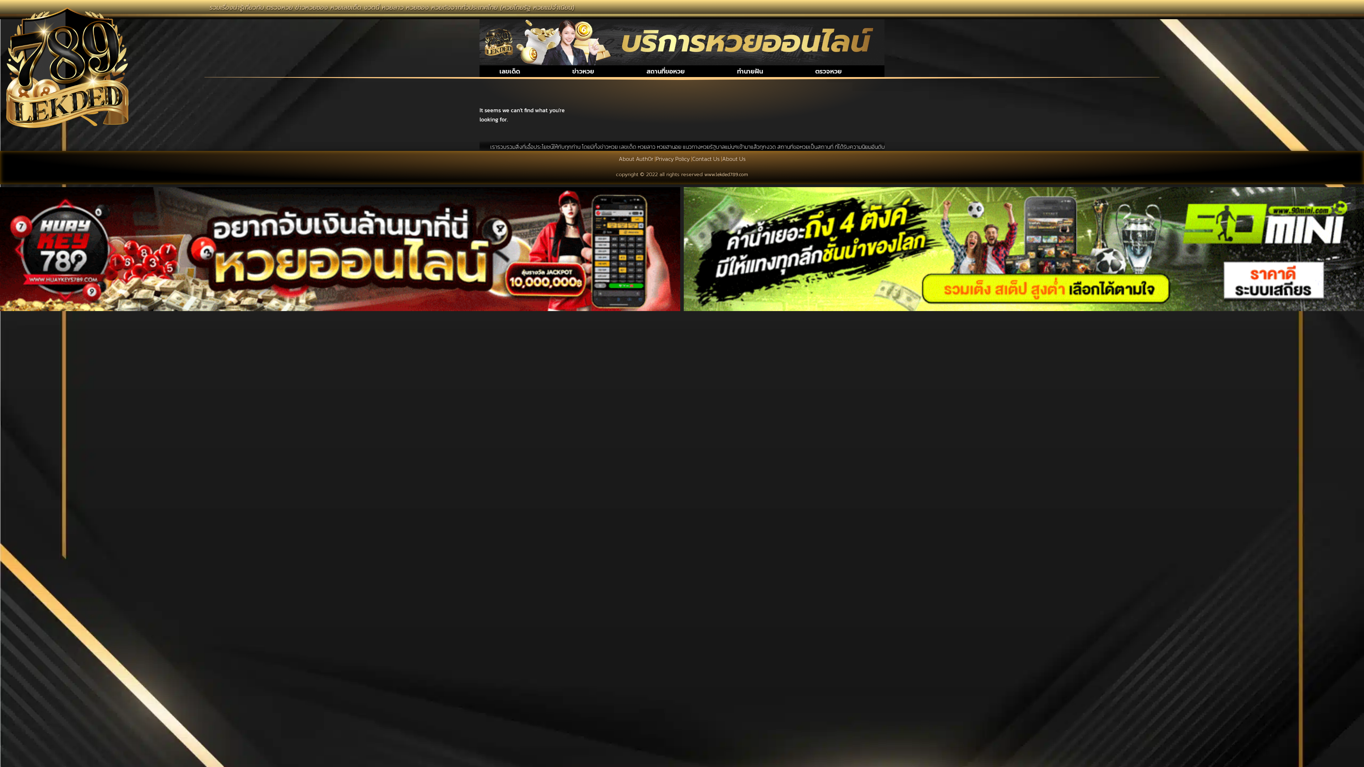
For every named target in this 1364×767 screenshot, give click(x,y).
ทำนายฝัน (750, 71)
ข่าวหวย (583, 71)
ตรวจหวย (828, 71)
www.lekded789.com (726, 174)
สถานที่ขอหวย (665, 71)
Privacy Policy (673, 158)
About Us (734, 158)
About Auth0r (636, 158)
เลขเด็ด (509, 71)
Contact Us (706, 158)
